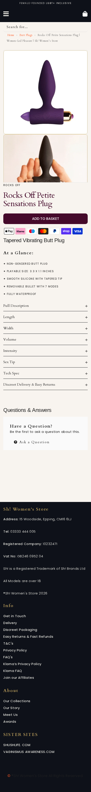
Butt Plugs (26, 35)
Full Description (16, 305)
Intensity (10, 350)
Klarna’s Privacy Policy (22, 664)
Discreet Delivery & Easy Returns (29, 384)
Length (9, 317)
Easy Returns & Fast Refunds (28, 636)
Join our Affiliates (18, 677)
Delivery (10, 622)
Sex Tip (9, 362)
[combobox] (45, 27)
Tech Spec (11, 373)
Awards (9, 721)
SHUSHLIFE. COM (16, 745)
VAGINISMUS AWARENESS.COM (28, 751)
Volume (9, 339)
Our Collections (16, 701)
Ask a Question (34, 441)
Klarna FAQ (12, 670)
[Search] (83, 27)
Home (10, 35)
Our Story (11, 707)
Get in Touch (14, 616)
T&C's (8, 643)
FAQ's (8, 657)
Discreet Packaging (20, 629)
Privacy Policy (15, 650)
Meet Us (10, 714)
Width (8, 328)
